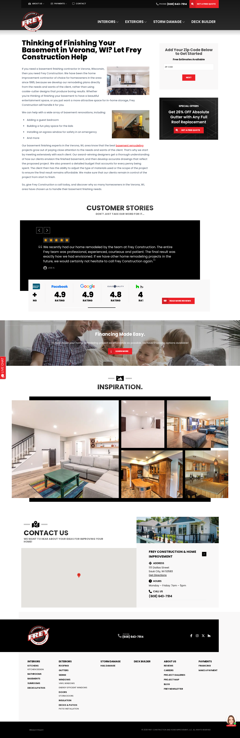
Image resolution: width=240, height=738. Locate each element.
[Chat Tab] (120, 369)
